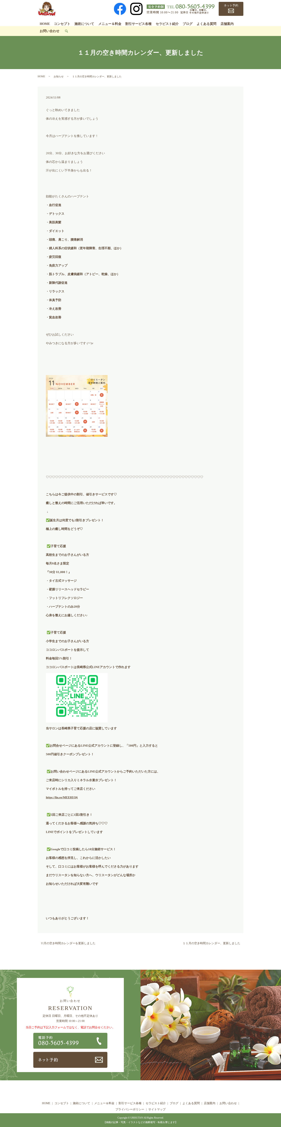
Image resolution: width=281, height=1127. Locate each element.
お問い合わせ (49, 31)
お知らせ (59, 76)
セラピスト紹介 (167, 23)
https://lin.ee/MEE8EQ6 (62, 797)
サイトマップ (157, 1109)
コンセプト (62, 23)
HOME (45, 23)
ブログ (188, 23)
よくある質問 (206, 23)
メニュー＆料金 (109, 23)
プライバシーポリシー (129, 1109)
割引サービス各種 (138, 23)
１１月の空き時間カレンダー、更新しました (211, 943)
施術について (84, 23)
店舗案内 (227, 23)
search (66, 31)
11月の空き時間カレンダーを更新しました (68, 943)
